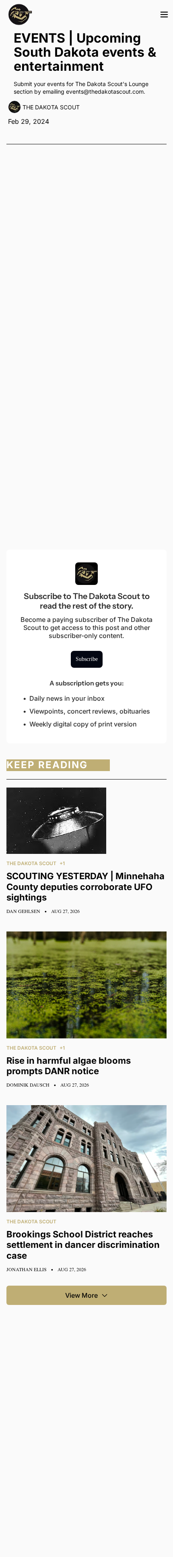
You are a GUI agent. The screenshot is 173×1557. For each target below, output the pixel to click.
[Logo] (20, 14)
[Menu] (164, 14)
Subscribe (87, 659)
